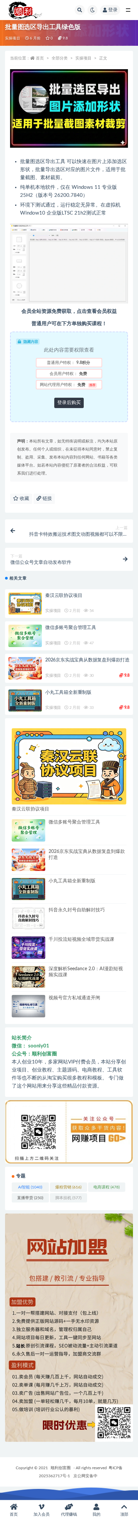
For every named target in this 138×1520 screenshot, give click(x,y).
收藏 (23, 498)
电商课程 (106, 1187)
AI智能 (30, 1187)
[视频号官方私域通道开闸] (28, 1006)
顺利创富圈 (61, 1468)
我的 (96, 1514)
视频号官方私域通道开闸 (74, 998)
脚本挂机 (68, 1198)
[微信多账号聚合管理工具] (25, 636)
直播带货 (30, 1198)
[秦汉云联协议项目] (25, 604)
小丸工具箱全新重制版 (68, 692)
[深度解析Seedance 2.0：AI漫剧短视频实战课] (28, 977)
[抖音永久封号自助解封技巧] (28, 918)
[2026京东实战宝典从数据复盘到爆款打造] (25, 668)
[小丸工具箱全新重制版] (25, 700)
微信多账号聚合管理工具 (70, 627)
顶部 (124, 1514)
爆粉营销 (68, 1187)
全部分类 (60, 58)
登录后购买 (69, 402)
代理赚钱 (69, 1514)
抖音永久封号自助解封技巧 (77, 910)
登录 (113, 10)
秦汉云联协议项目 (63, 595)
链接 (46, 498)
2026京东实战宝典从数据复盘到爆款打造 (87, 660)
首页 (40, 58)
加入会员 (41, 1514)
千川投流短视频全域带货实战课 (81, 939)
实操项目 (12, 38)
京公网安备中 (85, 1476)
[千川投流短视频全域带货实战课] (28, 947)
